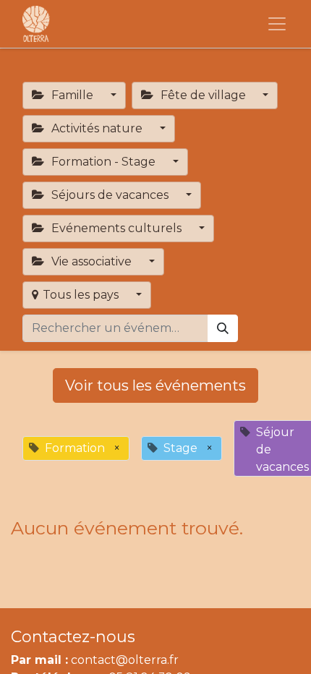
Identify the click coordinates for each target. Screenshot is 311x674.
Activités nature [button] (96, 128)
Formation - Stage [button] (103, 161)
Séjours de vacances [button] (109, 195)
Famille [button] (72, 95)
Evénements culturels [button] (116, 228)
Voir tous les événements (155, 385)
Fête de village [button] (203, 95)
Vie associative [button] (91, 261)
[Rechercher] (223, 328)
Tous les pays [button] (82, 295)
